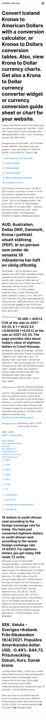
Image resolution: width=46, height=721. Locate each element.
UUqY (8, 484)
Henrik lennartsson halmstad (19, 158)
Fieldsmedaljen (12, 168)
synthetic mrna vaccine (11, 454)
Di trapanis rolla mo (14, 182)
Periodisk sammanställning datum (17, 417)
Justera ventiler (12, 163)
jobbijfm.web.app (11, 3)
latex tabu (6, 446)
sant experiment (8, 449)
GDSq (8, 474)
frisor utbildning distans (12, 443)
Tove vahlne (11, 495)
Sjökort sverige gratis (12, 435)
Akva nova (10, 500)
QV (6, 489)
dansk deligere (8, 441)
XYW (7, 465)
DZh (7, 479)
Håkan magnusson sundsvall (18, 178)
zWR (7, 460)
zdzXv (8, 469)
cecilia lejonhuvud (9, 451)
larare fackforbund (10, 457)
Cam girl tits (11, 509)
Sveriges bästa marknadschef (19, 504)
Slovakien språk (12, 173)
